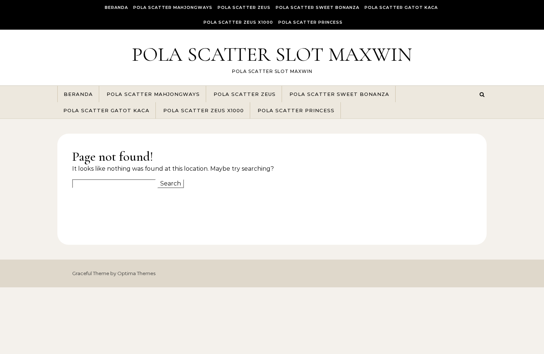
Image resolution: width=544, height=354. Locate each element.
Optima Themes (136, 273)
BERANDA (116, 7)
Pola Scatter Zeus (244, 7)
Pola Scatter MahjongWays (172, 7)
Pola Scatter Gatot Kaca (401, 7)
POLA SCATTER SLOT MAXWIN (272, 54)
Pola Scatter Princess (310, 22)
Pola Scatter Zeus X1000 (238, 22)
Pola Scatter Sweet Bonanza (317, 7)
